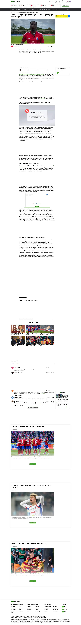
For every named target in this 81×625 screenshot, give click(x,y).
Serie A (36, 609)
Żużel (29, 9)
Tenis (22, 9)
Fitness (12, 611)
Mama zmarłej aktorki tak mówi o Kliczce (63, 402)
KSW (12, 612)
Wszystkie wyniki (65, 5)
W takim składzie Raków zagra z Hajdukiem (31, 334)
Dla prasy (24, 616)
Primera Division (29, 609)
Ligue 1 (28, 611)
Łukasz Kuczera (16, 45)
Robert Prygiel (42, 98)
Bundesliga (37, 608)
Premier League (29, 608)
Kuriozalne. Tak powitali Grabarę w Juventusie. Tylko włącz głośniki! (63, 400)
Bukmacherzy (34, 9)
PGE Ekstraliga (37, 611)
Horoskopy (16, 617)
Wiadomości (36, 617)
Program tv (20, 617)
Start (11, 12)
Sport (40, 617)
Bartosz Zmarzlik (55, 608)
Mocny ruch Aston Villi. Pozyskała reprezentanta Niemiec (17, 334)
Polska (18, 12)
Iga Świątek (46, 609)
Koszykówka (53, 9)
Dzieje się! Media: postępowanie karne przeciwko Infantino (17, 345)
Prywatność (28, 616)
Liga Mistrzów (37, 606)
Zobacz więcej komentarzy (32, 407)
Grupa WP (17, 616)
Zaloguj (69, 1)
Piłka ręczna (48, 9)
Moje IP (32, 617)
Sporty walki (39, 9)
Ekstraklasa (29, 606)
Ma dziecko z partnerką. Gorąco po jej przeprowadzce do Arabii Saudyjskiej (65, 396)
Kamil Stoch (55, 606)
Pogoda (12, 617)
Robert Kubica (46, 608)
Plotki (29, 617)
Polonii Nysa (48, 72)
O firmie (21, 616)
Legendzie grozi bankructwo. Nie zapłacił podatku (62, 405)
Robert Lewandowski (47, 606)
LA (59, 9)
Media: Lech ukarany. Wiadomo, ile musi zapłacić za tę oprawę (47, 334)
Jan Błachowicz (55, 609)
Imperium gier (43, 617)
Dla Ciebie (13, 9)
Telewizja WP (25, 617)
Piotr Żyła (46, 611)
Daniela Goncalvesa (26, 72)
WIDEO (43, 9)
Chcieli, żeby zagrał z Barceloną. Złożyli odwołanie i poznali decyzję (33, 345)
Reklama (41, 616)
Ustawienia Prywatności (35, 616)
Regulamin (44, 616)
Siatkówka (25, 9)
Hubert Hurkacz (55, 611)
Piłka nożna (18, 9)
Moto (57, 9)
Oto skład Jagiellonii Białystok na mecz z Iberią (47, 345)
